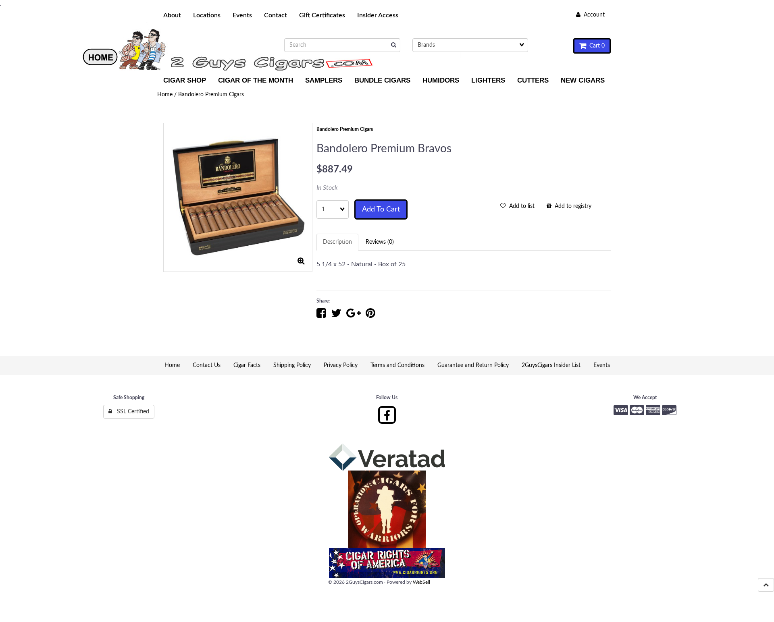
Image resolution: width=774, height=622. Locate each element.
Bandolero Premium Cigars (211, 94)
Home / (167, 94)
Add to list (520, 206)
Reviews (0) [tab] (380, 242)
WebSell (421, 582)
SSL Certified (130, 412)
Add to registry (571, 206)
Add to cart (381, 209)
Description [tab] (337, 242)
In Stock (327, 188)
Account (592, 15)
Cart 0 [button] (595, 46)
